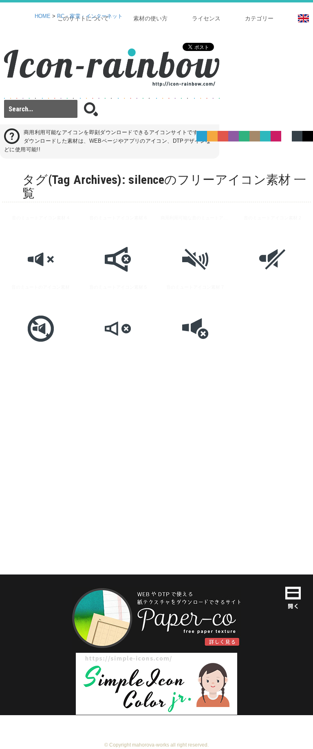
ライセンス (206, 18)
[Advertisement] (156, 481)
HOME (43, 16)
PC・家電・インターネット (90, 16)
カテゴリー (259, 18)
